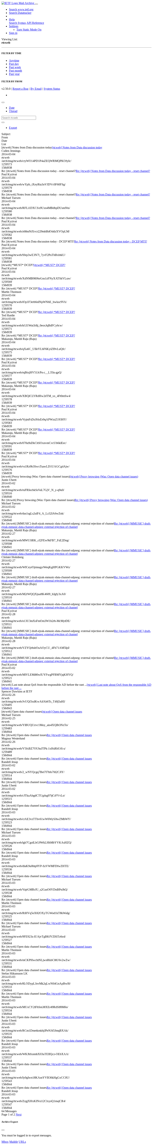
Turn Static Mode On (28, 29)
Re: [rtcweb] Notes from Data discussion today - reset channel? (113, 171)
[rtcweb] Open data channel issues (62, 711)
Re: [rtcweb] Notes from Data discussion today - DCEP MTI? (110, 241)
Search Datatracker (20, 12)
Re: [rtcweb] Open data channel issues (69, 735)
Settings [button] (13, 26)
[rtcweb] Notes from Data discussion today (77, 147)
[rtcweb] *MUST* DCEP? (49, 265)
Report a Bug (20, 88)
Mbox (5, 1141)
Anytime (14, 60)
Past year (14, 74)
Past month (15, 70)
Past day (14, 63)
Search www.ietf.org (21, 9)
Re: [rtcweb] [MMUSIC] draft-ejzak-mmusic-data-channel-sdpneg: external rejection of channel (76, 525)
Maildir (13, 1141)
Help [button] (12, 19)
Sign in (13, 33)
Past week (15, 67)
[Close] (2, 1130)
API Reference (35, 22)
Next (18, 1114)
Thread (13, 111)
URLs (22, 1141)
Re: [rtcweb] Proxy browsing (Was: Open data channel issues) (111, 500)
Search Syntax (17, 22)
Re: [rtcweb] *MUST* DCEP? (56, 288)
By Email (36, 88)
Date (12, 107)
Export (13, 127)
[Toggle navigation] (36, 4)
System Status (52, 88)
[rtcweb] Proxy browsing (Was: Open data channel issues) (104, 476)
